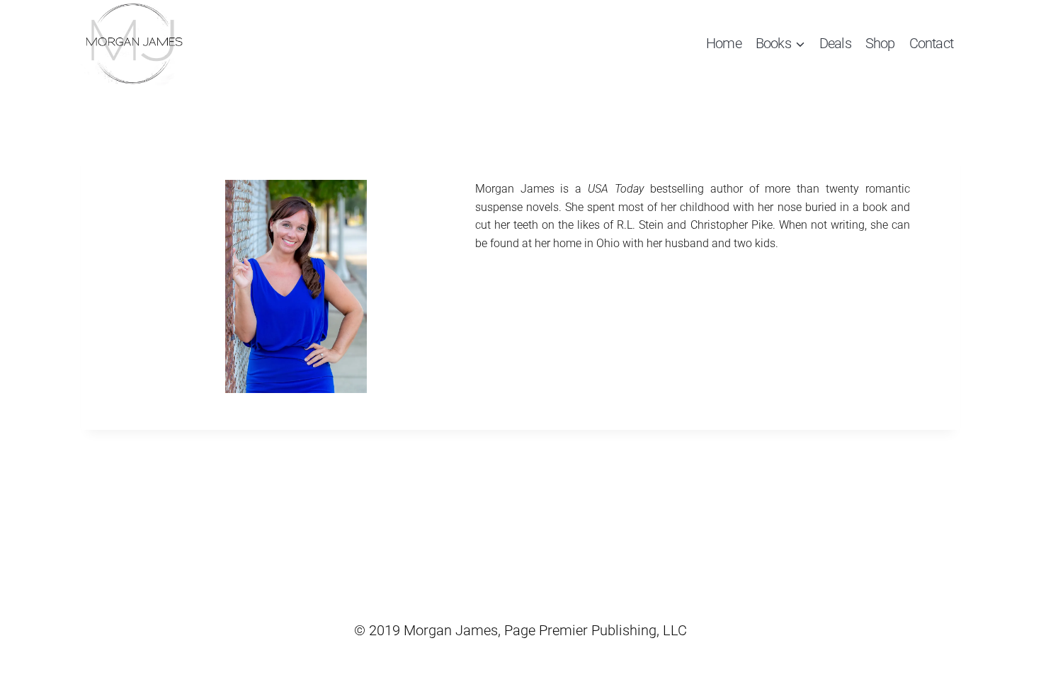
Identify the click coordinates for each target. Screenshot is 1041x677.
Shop (880, 43)
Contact (931, 43)
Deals (835, 43)
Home (723, 43)
